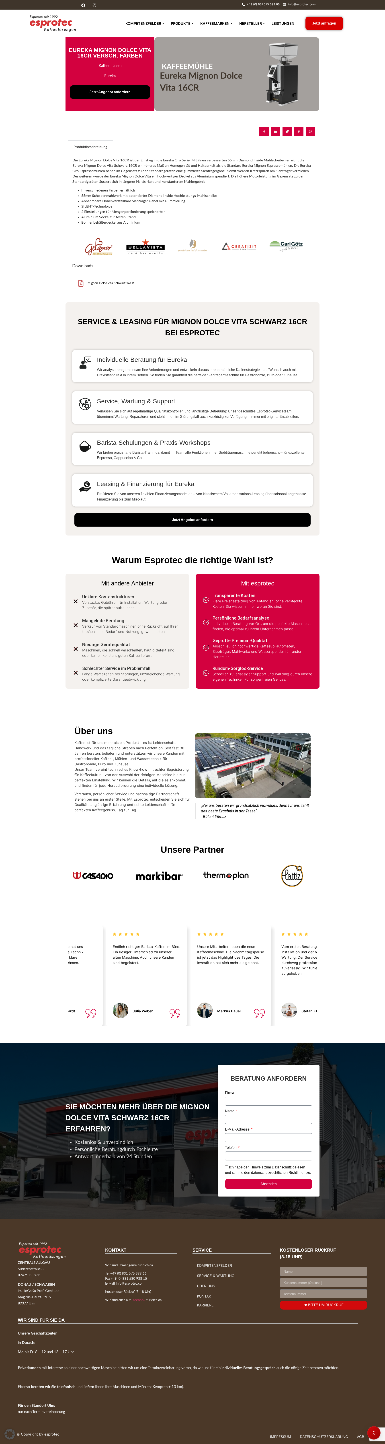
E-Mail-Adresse (237, 1129)
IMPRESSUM (280, 1436)
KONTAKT (205, 1296)
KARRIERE (205, 1305)
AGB (360, 1436)
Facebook (138, 1300)
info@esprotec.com (130, 1283)
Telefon (231, 1147)
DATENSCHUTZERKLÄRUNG (324, 1436)
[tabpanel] (192, 191)
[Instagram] (94, 5)
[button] (10, 1434)
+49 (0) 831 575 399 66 (128, 1273)
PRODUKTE (180, 23)
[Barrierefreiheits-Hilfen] (374, 1433)
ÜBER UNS (206, 1286)
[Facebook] (83, 5)
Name (230, 1111)
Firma (229, 1093)
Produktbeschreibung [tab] (90, 147)
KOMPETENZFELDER (143, 23)
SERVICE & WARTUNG (215, 1275)
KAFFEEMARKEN (214, 23)
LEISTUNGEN (283, 23)
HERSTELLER (250, 23)
